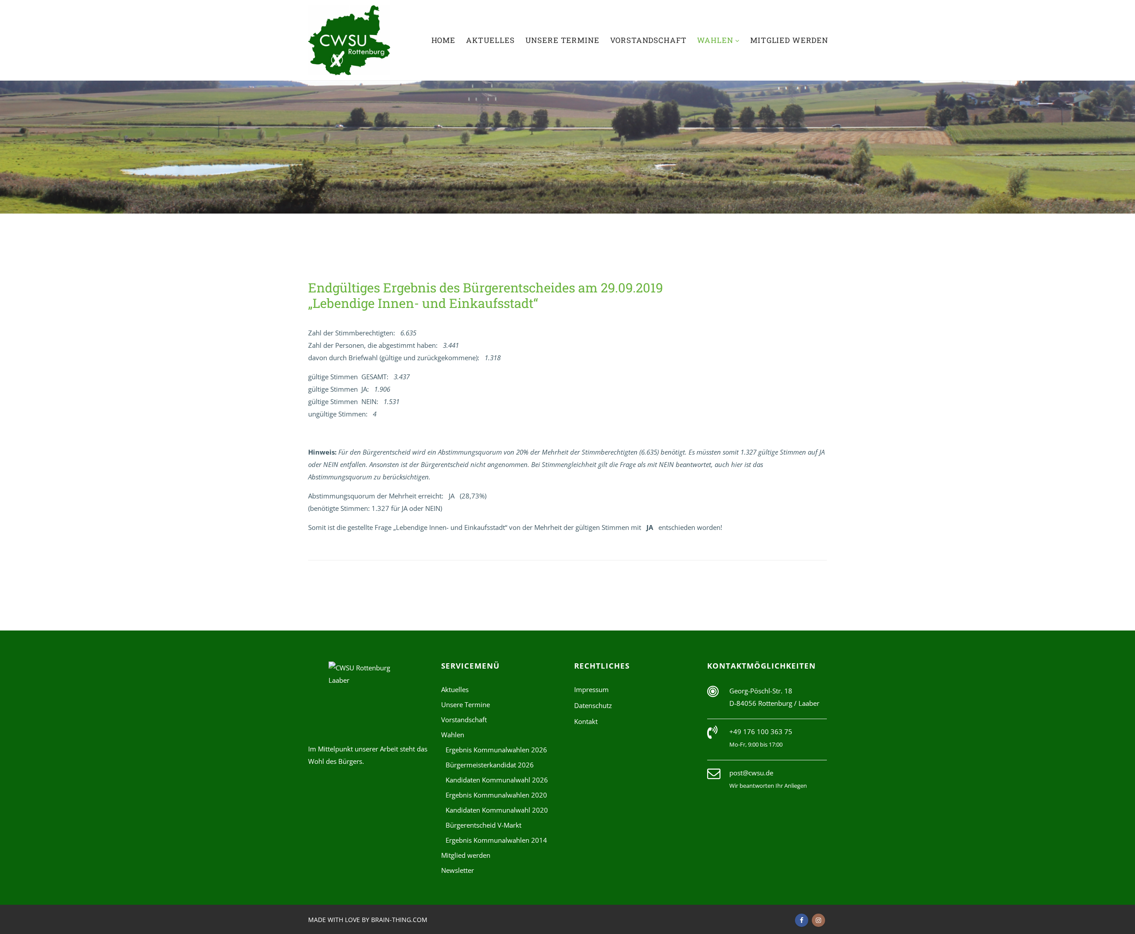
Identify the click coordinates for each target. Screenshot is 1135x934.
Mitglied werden (789, 40)
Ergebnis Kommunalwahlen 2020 (496, 794)
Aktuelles (490, 40)
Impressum (591, 689)
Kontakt (586, 721)
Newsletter (457, 870)
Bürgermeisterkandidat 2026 (490, 764)
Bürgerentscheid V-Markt (483, 825)
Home (443, 40)
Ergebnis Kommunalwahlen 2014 (496, 840)
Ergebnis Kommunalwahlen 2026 (496, 749)
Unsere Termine (562, 40)
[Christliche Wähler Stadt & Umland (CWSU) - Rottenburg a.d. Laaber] (349, 40)
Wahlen (716, 40)
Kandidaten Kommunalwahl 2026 (497, 779)
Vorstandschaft (648, 40)
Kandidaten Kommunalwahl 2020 (497, 810)
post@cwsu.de (751, 772)
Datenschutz (593, 705)
